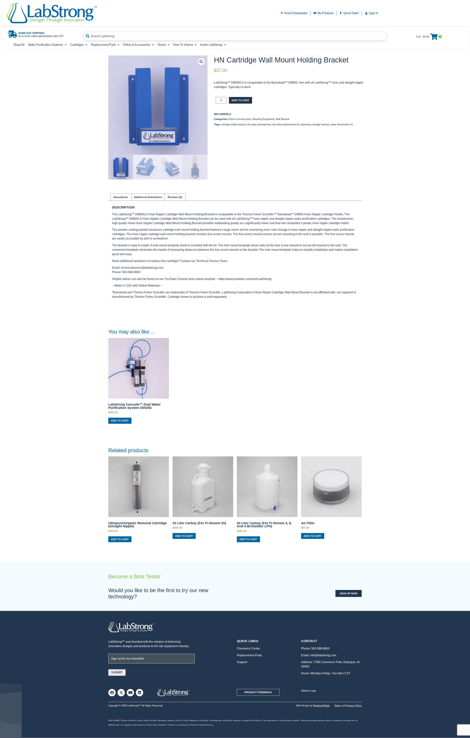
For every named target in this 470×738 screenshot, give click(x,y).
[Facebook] (112, 692)
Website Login (308, 690)
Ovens (162, 44)
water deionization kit (341, 124)
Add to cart (240, 100)
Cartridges (77, 44)
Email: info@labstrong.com (318, 655)
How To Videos (183, 44)
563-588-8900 (320, 648)
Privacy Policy (354, 705)
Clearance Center (248, 648)
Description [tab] (121, 197)
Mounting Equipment (263, 119)
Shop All (18, 44)
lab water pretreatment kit (285, 124)
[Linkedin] (139, 692)
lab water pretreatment (259, 124)
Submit (117, 672)
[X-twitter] (121, 692)
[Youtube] (130, 692)
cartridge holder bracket (233, 124)
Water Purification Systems (45, 44)
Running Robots (321, 705)
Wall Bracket (282, 119)
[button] (201, 61)
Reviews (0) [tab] (175, 197)
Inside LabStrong (211, 44)
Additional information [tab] (148, 197)
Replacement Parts (103, 44)
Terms (337, 705)
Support (242, 662)
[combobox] (235, 36)
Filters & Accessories (136, 44)
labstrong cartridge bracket (315, 124)
